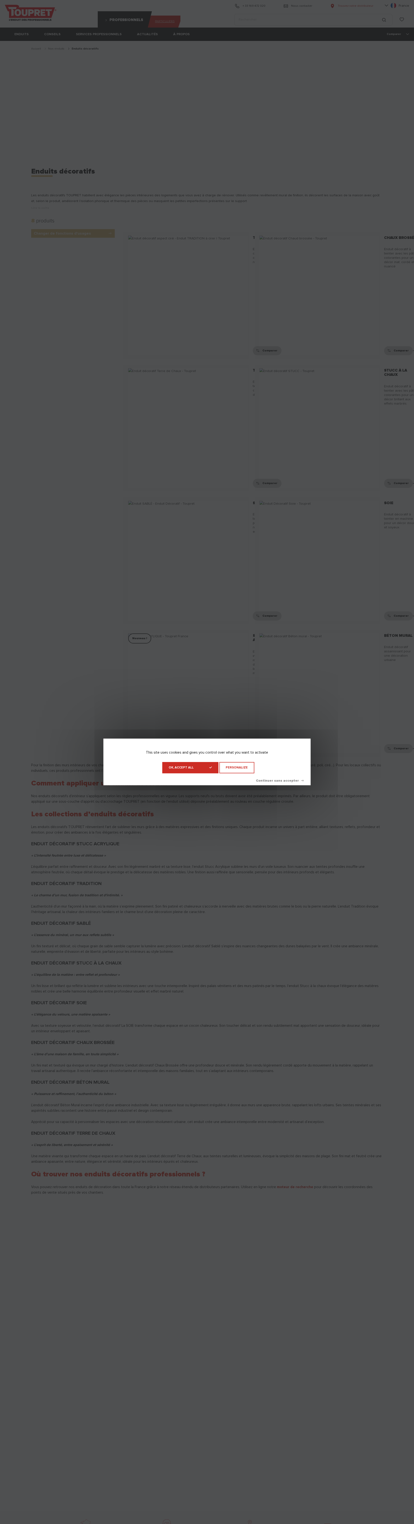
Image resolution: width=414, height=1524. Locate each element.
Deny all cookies (280, 781)
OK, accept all (181, 767)
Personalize (237, 767)
